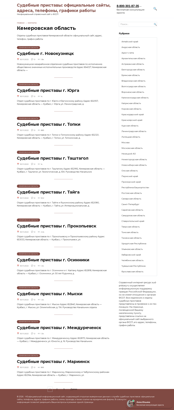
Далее (73, 389)
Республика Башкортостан (135, 187)
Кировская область (131, 109)
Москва (125, 142)
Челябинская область (132, 260)
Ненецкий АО (129, 154)
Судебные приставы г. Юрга (48, 90)
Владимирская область (133, 81)
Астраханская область (133, 64)
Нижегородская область (134, 159)
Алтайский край (130, 41)
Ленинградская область (134, 131)
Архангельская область (133, 58)
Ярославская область (132, 271)
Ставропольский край (133, 221)
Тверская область (131, 227)
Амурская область (131, 47)
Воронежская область (133, 92)
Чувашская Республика (133, 266)
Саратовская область (132, 210)
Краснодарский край (133, 114)
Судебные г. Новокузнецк (45, 53)
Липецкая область (131, 137)
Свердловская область (133, 215)
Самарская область (131, 198)
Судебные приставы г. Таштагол (52, 158)
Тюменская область (132, 238)
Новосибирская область (134, 165)
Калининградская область (135, 97)
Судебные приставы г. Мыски (49, 293)
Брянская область (131, 75)
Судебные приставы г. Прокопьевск (56, 225)
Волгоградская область (134, 86)
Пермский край (130, 176)
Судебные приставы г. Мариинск (53, 361)
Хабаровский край (131, 255)
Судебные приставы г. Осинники (53, 259)
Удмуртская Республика (134, 243)
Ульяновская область (132, 249)
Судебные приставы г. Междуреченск (59, 327)
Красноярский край (132, 120)
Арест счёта (128, 53)
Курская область (130, 125)
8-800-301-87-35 (128, 6)
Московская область (132, 148)
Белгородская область (133, 69)
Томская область (130, 232)
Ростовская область (132, 193)
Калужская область (131, 103)
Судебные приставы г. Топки (48, 124)
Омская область (130, 170)
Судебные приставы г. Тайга (48, 192)
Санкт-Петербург (130, 204)
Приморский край (131, 182)
